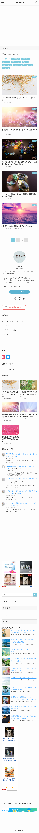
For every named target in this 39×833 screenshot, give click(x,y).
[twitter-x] (15, 298)
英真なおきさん (18, 65)
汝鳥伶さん (6, 62)
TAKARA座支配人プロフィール (13, 321)
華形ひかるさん (7, 65)
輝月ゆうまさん (16, 62)
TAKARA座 (20, 3)
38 (26, 240)
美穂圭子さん (28, 65)
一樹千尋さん (25, 59)
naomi (16, 456)
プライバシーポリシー (11, 330)
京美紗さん (6, 68)
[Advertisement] (19, 25)
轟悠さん (25, 62)
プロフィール (19, 291)
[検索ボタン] (36, 2)
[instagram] (19, 298)
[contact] (23, 298)
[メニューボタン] (2, 2)
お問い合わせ (8, 326)
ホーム (6, 334)
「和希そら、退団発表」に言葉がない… (23, 678)
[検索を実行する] (35, 595)
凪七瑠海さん (15, 59)
